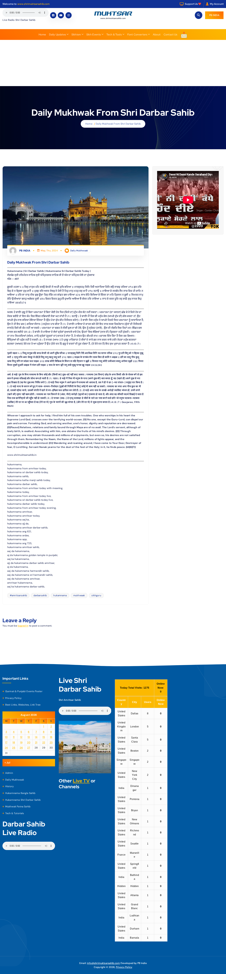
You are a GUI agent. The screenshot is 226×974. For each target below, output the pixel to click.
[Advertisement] (113, 63)
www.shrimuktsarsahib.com (33, 4)
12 (21, 737)
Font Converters (137, 34)
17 (6, 742)
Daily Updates (57, 34)
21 (36, 742)
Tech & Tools (114, 34)
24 (6, 747)
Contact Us (170, 34)
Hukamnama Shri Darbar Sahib (23, 800)
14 (36, 737)
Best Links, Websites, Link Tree (22, 704)
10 (6, 737)
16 (51, 737)
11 (14, 737)
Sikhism (76, 34)
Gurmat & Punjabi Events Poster (23, 691)
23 (51, 742)
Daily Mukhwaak (79, 250)
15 (43, 737)
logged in (23, 625)
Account (219, 3)
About (157, 34)
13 (29, 737)
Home (42, 34)
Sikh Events (93, 34)
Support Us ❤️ (193, 3)
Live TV (81, 781)
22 (43, 742)
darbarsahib (40, 595)
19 (21, 742)
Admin (9, 773)
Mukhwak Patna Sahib (17, 806)
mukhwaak (79, 595)
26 (21, 747)
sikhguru (96, 595)
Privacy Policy (13, 698)
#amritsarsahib (18, 595)
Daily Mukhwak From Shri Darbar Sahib (118, 123)
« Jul (7, 762)
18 (13, 742)
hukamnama (60, 595)
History (9, 786)
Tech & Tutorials (14, 813)
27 (28, 747)
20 (28, 742)
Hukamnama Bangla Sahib (20, 793)
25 (13, 747)
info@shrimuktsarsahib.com (103, 963)
